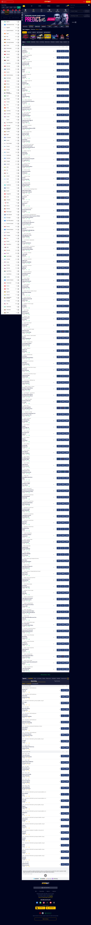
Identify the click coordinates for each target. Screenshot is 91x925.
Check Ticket (87, 11)
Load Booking (87, 15)
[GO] (15, 17)
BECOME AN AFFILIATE (45, 899)
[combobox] (7, 2)
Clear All (5, 17)
